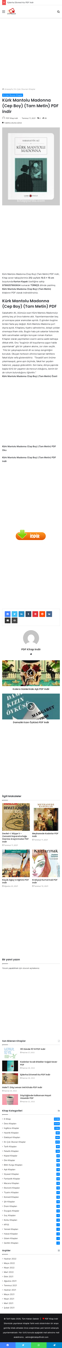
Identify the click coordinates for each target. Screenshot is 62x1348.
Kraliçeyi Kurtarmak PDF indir (45, 881)
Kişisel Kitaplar (10, 1156)
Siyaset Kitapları (11, 1174)
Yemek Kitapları (11, 1229)
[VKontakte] (49, 614)
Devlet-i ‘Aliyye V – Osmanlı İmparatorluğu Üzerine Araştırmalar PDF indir (15, 837)
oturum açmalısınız (31, 968)
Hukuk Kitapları (11, 1234)
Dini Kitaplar (9, 1160)
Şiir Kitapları (9, 1201)
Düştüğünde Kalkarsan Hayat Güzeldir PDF (35, 1097)
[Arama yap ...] (58, 12)
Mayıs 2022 (9, 1263)
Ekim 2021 (8, 1276)
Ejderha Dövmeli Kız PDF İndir (20, 2)
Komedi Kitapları (11, 1197)
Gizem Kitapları (11, 1238)
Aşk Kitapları (9, 1169)
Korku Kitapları (10, 1220)
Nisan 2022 (9, 1267)
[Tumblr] (28, 614)
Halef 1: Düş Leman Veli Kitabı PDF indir (22, 1087)
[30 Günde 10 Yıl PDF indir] (10, 1053)
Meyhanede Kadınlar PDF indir (45, 835)
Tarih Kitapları (10, 1146)
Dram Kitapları (10, 1206)
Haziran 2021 (10, 1290)
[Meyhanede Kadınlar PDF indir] (46, 817)
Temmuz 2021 (10, 1285)
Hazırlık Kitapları (11, 1133)
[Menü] (3, 12)
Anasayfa (8, 89)
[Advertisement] (31, 52)
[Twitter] (14, 614)
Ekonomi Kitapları (12, 1188)
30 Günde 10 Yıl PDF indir (32, 1049)
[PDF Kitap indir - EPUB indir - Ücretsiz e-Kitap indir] (11, 11)
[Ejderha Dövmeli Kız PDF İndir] (10, 1078)
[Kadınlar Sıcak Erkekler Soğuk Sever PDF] (10, 1066)
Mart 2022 (9, 1272)
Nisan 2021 (9, 1299)
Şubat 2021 (9, 1308)
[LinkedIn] (21, 614)
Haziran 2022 (10, 1259)
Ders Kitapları (10, 1123)
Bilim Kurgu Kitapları (13, 1165)
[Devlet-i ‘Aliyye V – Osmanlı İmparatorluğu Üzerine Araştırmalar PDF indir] (16, 817)
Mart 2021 (8, 1303)
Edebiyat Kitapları (12, 1137)
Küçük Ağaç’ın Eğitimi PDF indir (15, 881)
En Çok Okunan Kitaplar (24, 89)
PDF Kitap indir (12, 118)
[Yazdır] (14, 620)
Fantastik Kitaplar (12, 1179)
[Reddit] (42, 614)
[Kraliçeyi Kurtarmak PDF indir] (46, 863)
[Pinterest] (35, 614)
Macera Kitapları (11, 1183)
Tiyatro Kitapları (11, 1192)
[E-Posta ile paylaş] (8, 620)
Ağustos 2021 (10, 1281)
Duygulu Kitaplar (11, 1211)
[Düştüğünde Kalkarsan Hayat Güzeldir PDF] (10, 1099)
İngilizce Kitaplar (11, 1128)
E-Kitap (7, 1119)
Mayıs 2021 (9, 1294)
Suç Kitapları (10, 1215)
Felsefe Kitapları (11, 1151)
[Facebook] (8, 614)
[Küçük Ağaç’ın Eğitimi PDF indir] (16, 863)
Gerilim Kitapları (11, 1243)
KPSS (6, 1224)
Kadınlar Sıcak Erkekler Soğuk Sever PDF (38, 1063)
